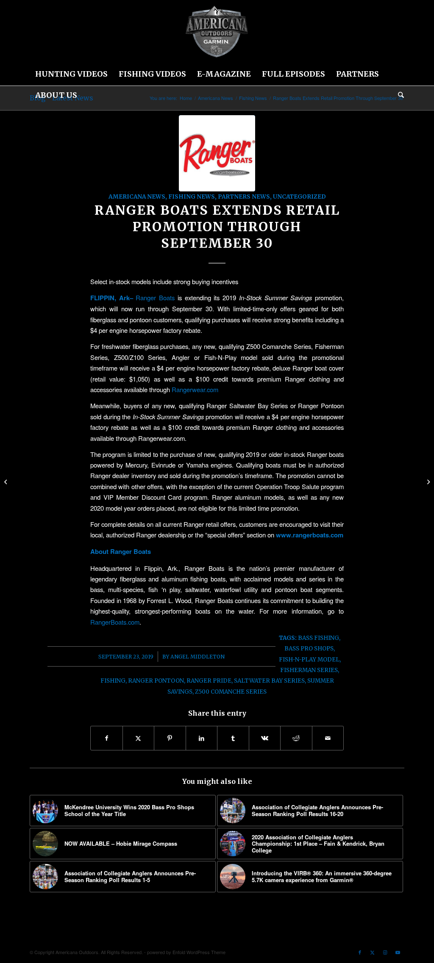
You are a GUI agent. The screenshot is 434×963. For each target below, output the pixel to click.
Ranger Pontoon (156, 680)
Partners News (244, 196)
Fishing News (191, 196)
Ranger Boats (155, 297)
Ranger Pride (208, 680)
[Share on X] (138, 738)
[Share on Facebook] (106, 738)
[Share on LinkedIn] (201, 738)
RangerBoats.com (114, 621)
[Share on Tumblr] (233, 738)
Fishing (112, 680)
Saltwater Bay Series (269, 680)
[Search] (398, 95)
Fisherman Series (309, 670)
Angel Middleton (197, 656)
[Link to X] (372, 952)
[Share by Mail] (328, 738)
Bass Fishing (318, 638)
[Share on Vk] (265, 738)
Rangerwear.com (195, 389)
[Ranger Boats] (217, 153)
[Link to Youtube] (398, 952)
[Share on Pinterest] (170, 738)
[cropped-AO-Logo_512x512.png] (217, 32)
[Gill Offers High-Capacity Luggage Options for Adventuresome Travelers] (6, 481)
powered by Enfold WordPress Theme (186, 952)
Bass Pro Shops (309, 648)
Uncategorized (299, 196)
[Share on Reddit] (296, 738)
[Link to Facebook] (359, 952)
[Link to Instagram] (385, 952)
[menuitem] (71, 74)
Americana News (136, 196)
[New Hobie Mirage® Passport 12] (427, 481)
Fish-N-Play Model (309, 659)
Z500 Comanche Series (231, 691)
